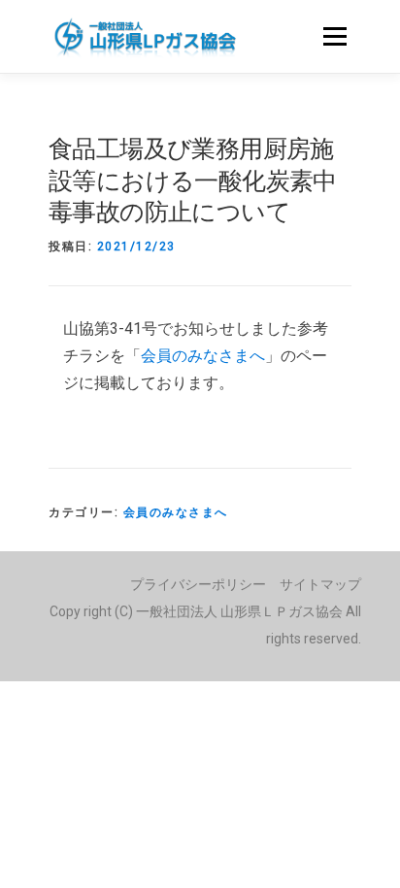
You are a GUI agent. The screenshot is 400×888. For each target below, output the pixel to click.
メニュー (334, 36)
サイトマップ (320, 584)
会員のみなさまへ (203, 355)
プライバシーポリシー (198, 584)
